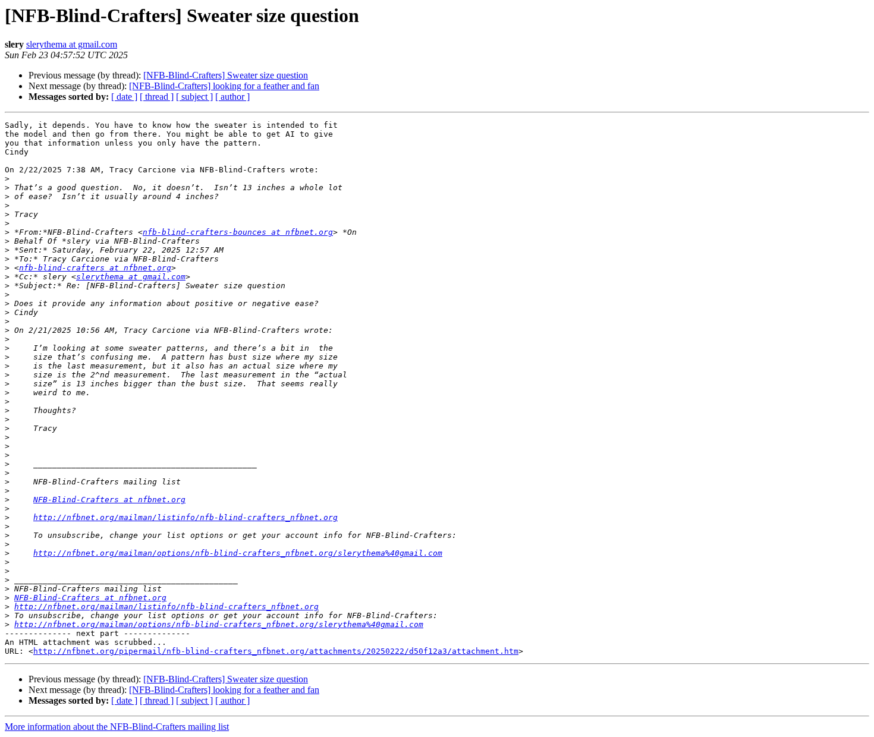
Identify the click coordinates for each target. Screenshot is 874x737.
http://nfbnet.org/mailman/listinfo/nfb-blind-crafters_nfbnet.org (185, 517)
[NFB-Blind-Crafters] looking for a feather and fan (224, 86)
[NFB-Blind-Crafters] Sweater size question (225, 75)
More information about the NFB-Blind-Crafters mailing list (117, 727)
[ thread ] (157, 97)
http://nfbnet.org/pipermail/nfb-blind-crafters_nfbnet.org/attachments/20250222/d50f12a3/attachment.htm (275, 651)
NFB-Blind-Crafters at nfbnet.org (109, 499)
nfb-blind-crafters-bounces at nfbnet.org (238, 232)
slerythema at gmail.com (71, 44)
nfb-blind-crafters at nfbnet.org (95, 267)
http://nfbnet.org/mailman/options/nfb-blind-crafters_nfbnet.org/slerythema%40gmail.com (237, 553)
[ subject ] (194, 97)
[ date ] (124, 97)
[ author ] (232, 97)
